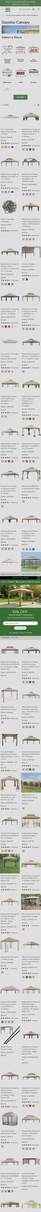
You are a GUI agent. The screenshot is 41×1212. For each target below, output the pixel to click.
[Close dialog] (38, 577)
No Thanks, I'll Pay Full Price (20, 633)
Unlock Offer (20, 628)
